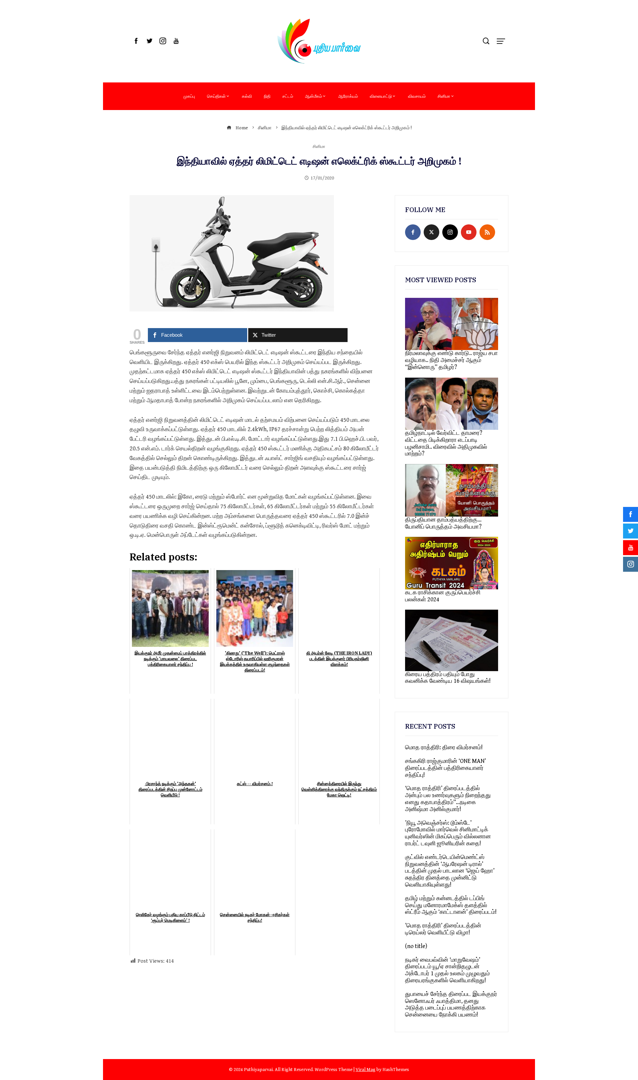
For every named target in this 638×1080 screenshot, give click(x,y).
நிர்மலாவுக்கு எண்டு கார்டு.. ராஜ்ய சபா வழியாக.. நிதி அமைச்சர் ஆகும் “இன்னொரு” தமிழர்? (451, 360)
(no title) (416, 946)
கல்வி (247, 96)
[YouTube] (469, 232)
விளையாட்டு (381, 96)
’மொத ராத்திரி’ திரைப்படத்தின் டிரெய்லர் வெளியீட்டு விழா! (443, 929)
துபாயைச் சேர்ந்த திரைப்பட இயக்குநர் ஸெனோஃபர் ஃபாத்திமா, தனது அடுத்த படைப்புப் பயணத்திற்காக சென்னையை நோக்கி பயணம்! (451, 1004)
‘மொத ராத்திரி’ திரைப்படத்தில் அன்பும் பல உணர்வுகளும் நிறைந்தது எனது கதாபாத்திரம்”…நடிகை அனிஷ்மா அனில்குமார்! (448, 798)
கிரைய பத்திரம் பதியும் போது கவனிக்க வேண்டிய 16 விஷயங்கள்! (448, 678)
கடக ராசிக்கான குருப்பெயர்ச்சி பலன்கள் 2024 (442, 596)
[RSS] (487, 232)
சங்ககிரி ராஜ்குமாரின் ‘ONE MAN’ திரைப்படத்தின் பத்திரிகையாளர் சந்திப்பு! (445, 768)
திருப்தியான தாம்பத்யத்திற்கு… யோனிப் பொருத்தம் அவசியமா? (443, 523)
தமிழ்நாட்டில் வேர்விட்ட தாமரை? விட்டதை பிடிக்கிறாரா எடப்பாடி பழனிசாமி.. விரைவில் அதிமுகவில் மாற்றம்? (446, 443)
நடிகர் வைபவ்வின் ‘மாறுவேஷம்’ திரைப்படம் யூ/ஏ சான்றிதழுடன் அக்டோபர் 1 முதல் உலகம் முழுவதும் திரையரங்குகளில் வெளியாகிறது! (447, 970)
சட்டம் (287, 96)
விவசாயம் (417, 96)
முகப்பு (189, 96)
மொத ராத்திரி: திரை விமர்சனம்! (444, 747)
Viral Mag (365, 1069)
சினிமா (444, 96)
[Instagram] (450, 232)
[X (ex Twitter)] (431, 232)
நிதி (267, 96)
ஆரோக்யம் (348, 96)
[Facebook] (413, 232)
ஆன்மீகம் (313, 96)
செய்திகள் (216, 96)
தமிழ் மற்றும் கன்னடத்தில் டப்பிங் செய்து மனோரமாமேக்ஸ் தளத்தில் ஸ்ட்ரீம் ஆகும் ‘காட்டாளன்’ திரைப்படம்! (451, 905)
